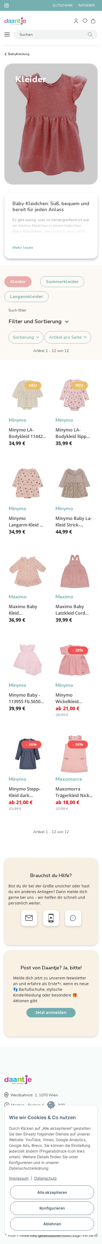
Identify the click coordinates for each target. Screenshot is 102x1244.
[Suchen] (90, 34)
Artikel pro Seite (65, 337)
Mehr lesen (23, 247)
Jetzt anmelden (51, 1012)
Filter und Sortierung (35, 321)
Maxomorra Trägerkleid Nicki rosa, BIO (72, 792)
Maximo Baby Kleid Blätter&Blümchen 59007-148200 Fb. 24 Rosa (28, 610)
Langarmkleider (26, 297)
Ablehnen (52, 1223)
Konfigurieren (52, 1208)
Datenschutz (45, 1178)
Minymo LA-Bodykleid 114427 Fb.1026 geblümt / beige (27, 433)
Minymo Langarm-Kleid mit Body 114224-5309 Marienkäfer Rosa (28, 521)
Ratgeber (86, 5)
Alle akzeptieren (52, 1192)
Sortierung (23, 337)
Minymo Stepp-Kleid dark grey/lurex (24, 792)
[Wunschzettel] (85, 21)
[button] (76, 21)
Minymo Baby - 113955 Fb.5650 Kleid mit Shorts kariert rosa (25, 698)
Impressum (19, 1178)
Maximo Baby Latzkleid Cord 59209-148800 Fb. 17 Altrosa (73, 610)
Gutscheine (62, 5)
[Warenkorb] (93, 21)
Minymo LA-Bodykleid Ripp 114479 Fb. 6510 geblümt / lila (71, 433)
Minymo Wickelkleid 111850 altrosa (70, 698)
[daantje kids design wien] (15, 21)
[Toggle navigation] (7, 34)
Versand (89, 1235)
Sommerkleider (62, 282)
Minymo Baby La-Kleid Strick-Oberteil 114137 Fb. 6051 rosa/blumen (73, 521)
